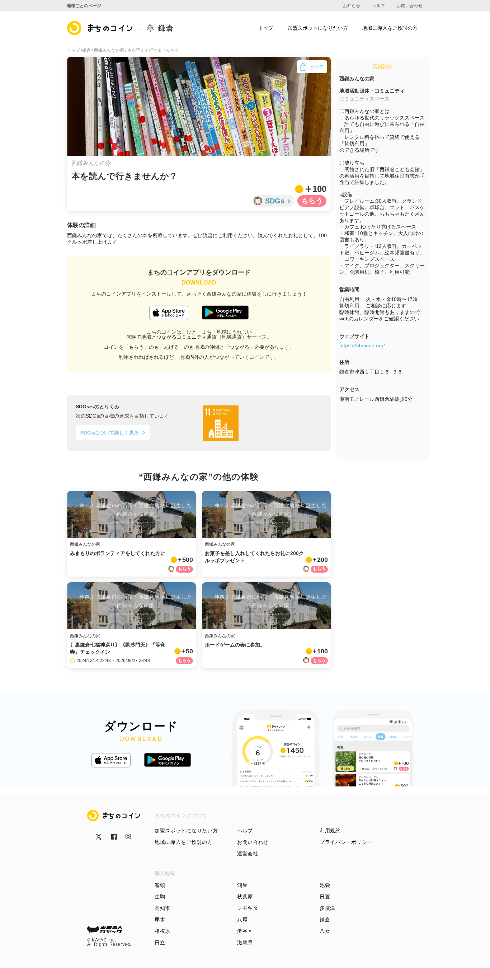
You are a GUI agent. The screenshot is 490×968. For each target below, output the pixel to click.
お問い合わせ (253, 842)
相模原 (162, 931)
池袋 (325, 885)
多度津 (327, 908)
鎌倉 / (88, 50)
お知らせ (351, 5)
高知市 (162, 908)
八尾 (242, 919)
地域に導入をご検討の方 (184, 842)
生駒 (160, 896)
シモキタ (247, 908)
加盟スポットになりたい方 (186, 830)
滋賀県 (245, 942)
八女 (325, 931)
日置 (325, 896)
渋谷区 (245, 931)
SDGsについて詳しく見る (109, 433)
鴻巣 (242, 885)
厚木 (160, 919)
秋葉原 (245, 896)
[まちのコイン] (100, 28)
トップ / (74, 50)
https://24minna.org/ (362, 345)
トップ (265, 28)
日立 (160, 942)
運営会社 (247, 853)
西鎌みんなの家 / (110, 50)
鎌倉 (325, 919)
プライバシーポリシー (346, 842)
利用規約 (330, 830)
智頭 (160, 885)
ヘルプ (245, 830)
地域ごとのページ (84, 5)
